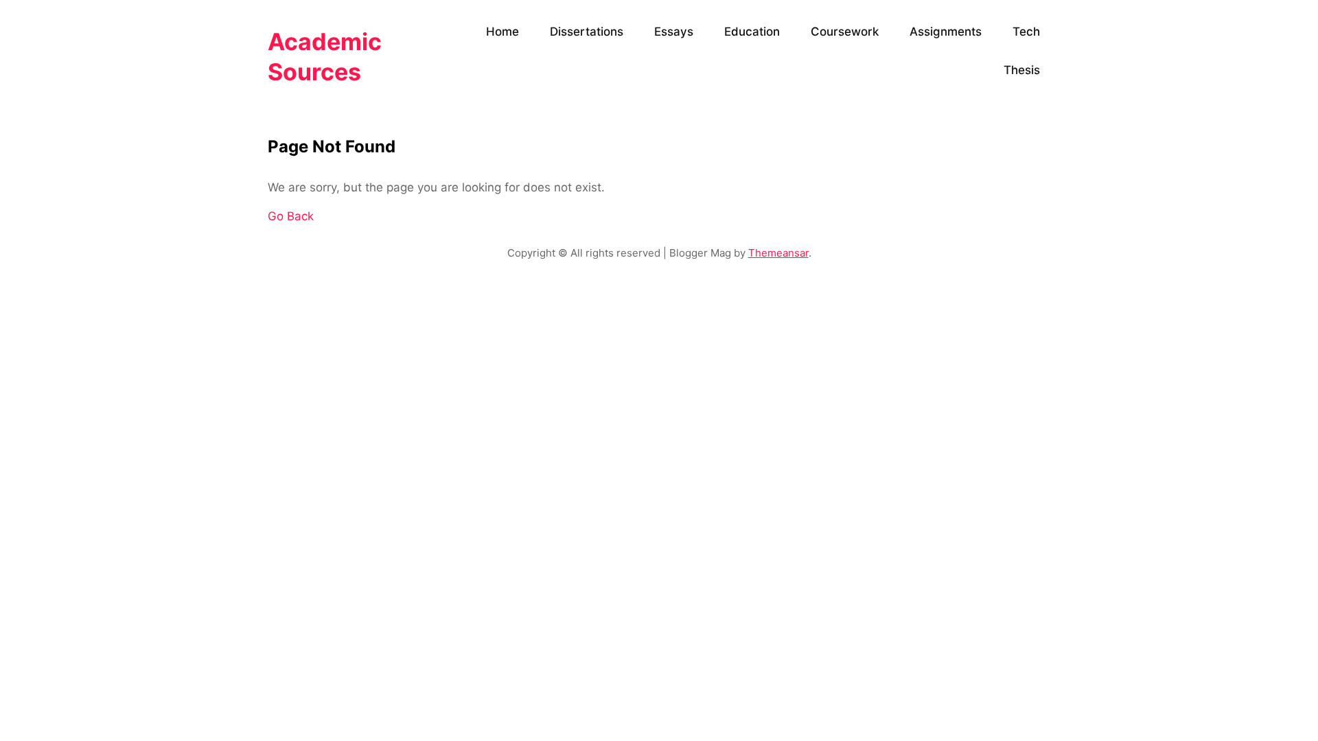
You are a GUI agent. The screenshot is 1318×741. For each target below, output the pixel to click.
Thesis (1022, 70)
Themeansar (778, 252)
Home (502, 31)
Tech (1026, 31)
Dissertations (586, 31)
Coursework (845, 31)
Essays (673, 31)
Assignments (946, 31)
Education (752, 31)
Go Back (291, 216)
